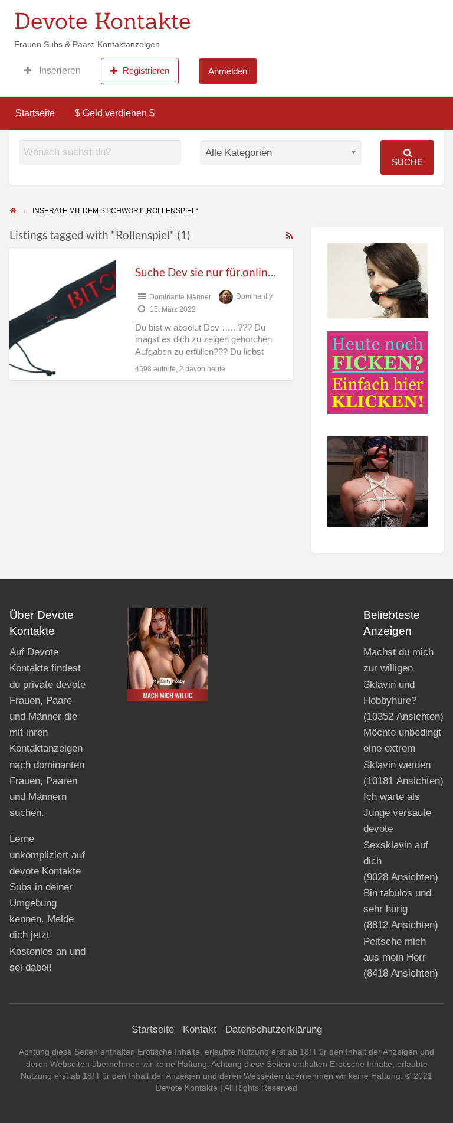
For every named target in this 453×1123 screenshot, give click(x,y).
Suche (407, 162)
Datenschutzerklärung (273, 1029)
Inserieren (59, 71)
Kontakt (199, 1029)
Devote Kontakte (102, 20)
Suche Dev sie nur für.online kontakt (224, 272)
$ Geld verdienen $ (115, 113)
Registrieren (146, 71)
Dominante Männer (180, 297)
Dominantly (254, 297)
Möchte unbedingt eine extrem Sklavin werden (402, 748)
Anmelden (227, 71)
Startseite (35, 113)
